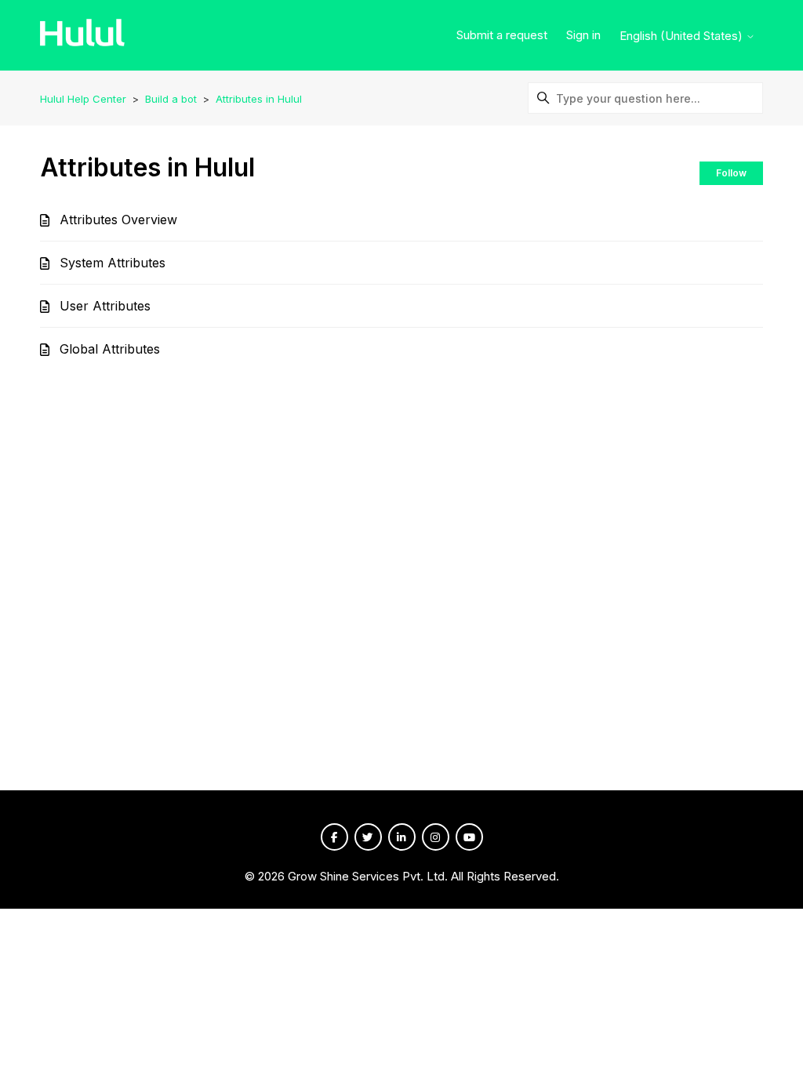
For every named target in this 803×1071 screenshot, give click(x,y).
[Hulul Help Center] (82, 35)
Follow (731, 173)
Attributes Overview (118, 219)
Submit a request (501, 34)
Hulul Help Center (83, 99)
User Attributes (105, 306)
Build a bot (171, 99)
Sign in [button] (583, 34)
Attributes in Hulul (259, 99)
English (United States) (683, 35)
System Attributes (112, 262)
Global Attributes (110, 349)
